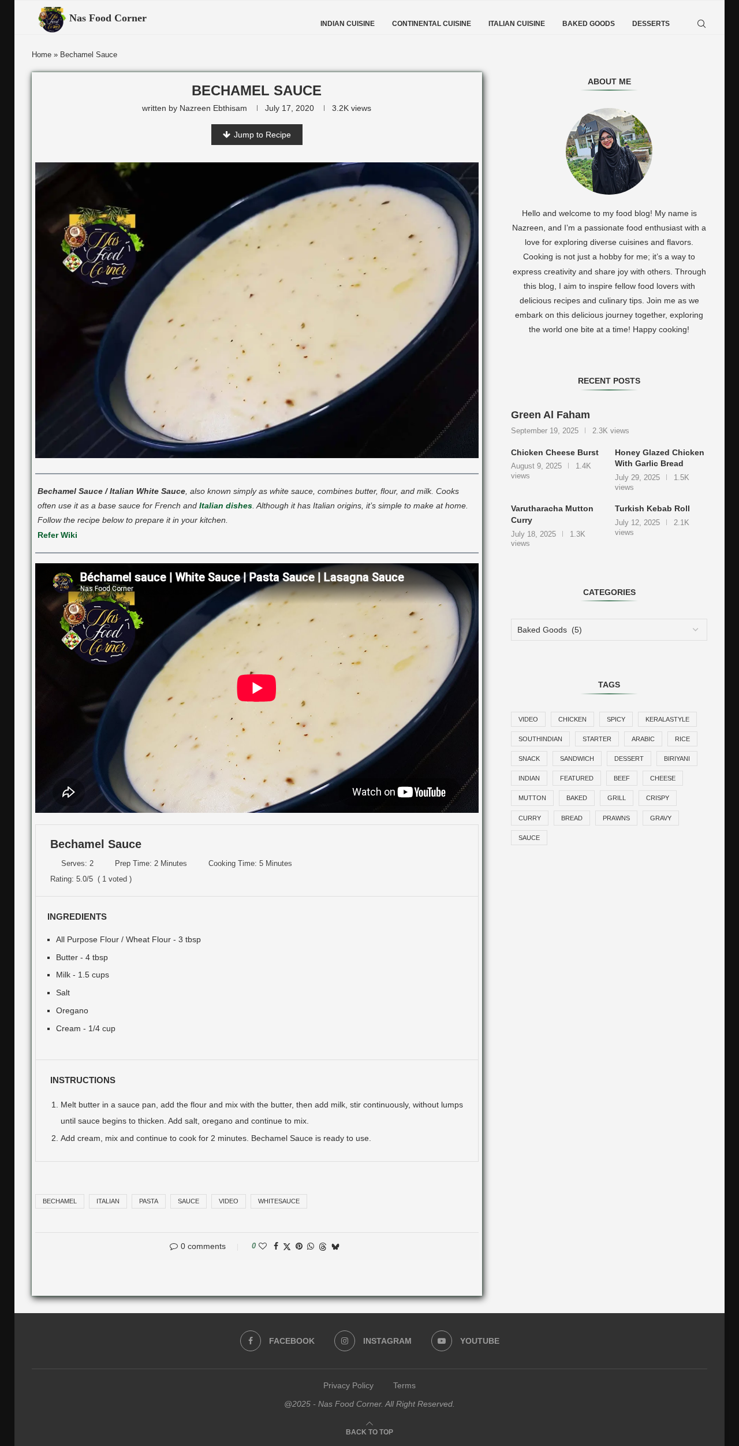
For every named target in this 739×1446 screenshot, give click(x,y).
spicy (616, 719)
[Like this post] (263, 1246)
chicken (572, 719)
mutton (532, 797)
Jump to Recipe (262, 134)
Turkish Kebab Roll (652, 508)
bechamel (60, 1201)
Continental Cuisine (431, 24)
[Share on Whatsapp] (310, 1246)
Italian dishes (225, 505)
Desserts (651, 24)
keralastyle (667, 719)
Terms (404, 1385)
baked (576, 797)
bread (572, 818)
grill (616, 797)
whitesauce (279, 1201)
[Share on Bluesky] (335, 1246)
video (228, 1201)
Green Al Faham (550, 415)
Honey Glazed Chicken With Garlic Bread (659, 458)
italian (108, 1201)
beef (622, 778)
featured (577, 778)
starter (597, 738)
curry (529, 818)
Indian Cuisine (347, 24)
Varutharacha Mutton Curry (552, 514)
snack (529, 758)
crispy (657, 797)
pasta (148, 1201)
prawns (616, 818)
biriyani (677, 758)
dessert (629, 758)
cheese (662, 778)
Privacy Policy (348, 1385)
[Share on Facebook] (276, 1246)
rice (682, 738)
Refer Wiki (57, 535)
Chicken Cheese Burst (555, 452)
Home (41, 54)
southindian (540, 738)
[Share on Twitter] (287, 1246)
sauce (188, 1201)
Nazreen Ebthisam (213, 108)
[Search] (701, 24)
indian (529, 778)
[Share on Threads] (323, 1246)
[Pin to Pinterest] (299, 1246)
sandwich (577, 758)
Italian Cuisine (516, 24)
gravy (660, 818)
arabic (643, 738)
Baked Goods (588, 24)
